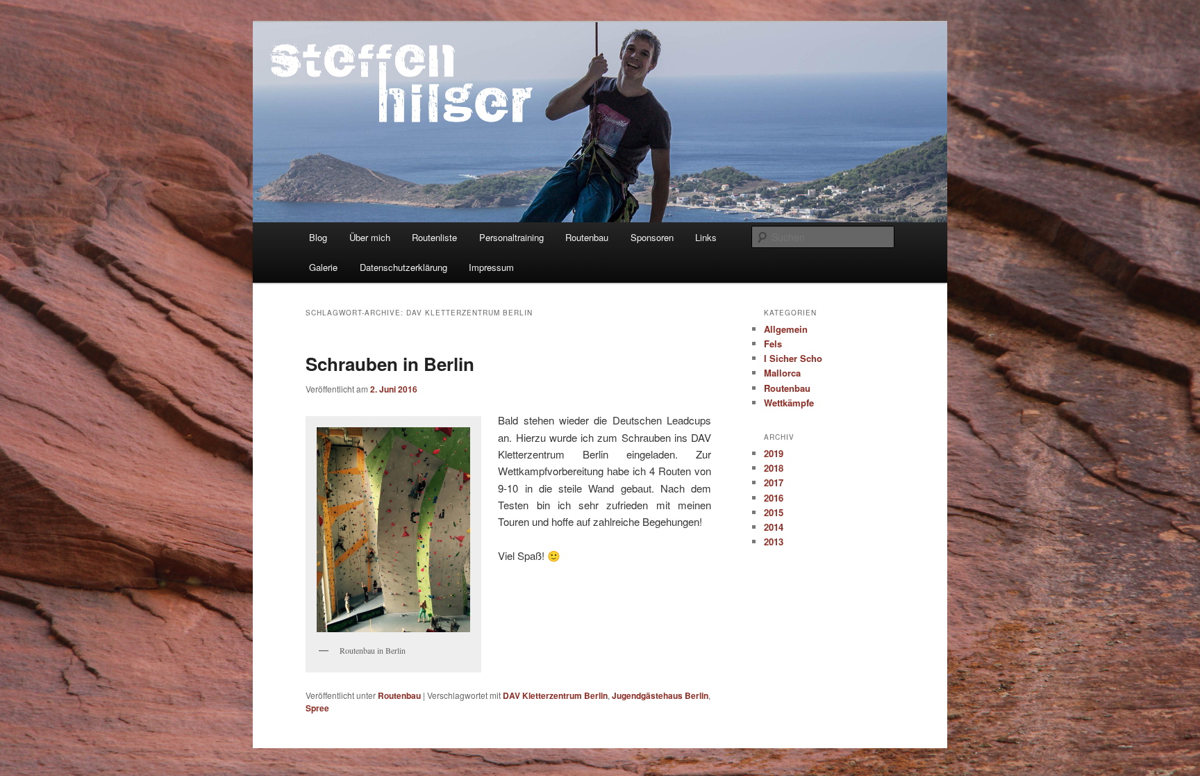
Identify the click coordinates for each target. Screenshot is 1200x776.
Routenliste (434, 237)
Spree (317, 708)
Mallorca (782, 372)
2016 (773, 497)
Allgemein (786, 329)
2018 (773, 467)
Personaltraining (511, 237)
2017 (773, 482)
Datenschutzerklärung (403, 267)
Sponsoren (652, 237)
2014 (773, 527)
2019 (773, 453)
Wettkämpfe (789, 402)
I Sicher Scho (793, 358)
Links (706, 237)
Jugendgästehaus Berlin (660, 695)
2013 (773, 541)
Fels (773, 343)
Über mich (369, 237)
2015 (773, 512)
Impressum (491, 267)
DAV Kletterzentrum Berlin (555, 695)
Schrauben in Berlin (390, 364)
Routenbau (586, 237)
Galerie (323, 267)
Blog (318, 237)
